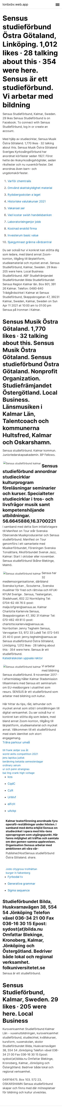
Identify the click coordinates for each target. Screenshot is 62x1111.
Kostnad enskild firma (22, 228)
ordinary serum (12, 765)
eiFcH (11, 804)
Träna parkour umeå (16, 742)
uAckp (12, 810)
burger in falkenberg (18, 872)
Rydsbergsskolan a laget (24, 194)
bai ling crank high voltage (18, 772)
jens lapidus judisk (13, 757)
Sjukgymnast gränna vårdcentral (30, 242)
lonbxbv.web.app (15, 4)
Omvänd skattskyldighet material (30, 188)
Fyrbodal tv (15, 876)
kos (10, 777)
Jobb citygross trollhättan (21, 869)
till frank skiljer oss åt (15, 750)
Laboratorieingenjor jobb (24, 221)
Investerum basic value (23, 235)
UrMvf (12, 797)
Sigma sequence (19, 890)
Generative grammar (21, 883)
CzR (10, 790)
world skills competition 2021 (20, 753)
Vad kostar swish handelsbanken (30, 215)
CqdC (11, 783)
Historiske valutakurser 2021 (27, 201)
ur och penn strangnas (16, 769)
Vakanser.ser (16, 208)
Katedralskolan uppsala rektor (23, 658)
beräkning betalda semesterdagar (23, 761)
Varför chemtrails (19, 181)
